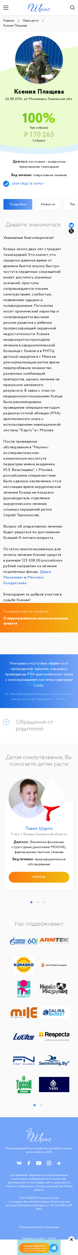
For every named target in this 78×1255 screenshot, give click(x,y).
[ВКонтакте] (71, 225)
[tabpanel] (39, 834)
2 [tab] (38, 902)
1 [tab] (31, 902)
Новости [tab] (48, 204)
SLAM (52, 1238)
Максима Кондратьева (23, 580)
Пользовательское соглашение (39, 1227)
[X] (72, 231)
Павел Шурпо (39, 828)
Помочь (39, 877)
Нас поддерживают (39, 924)
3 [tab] (44, 902)
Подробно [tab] (18, 204)
